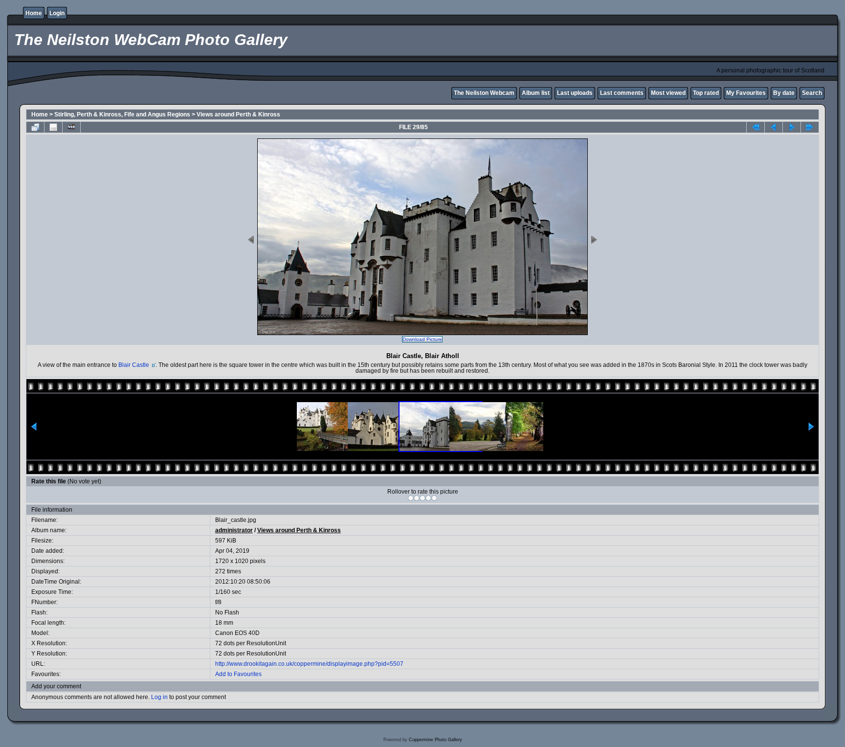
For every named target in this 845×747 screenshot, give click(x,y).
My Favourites (746, 93)
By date (784, 93)
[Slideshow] (71, 127)
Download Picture (422, 339)
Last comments (622, 93)
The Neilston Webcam (484, 93)
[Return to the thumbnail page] (35, 127)
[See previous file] (773, 127)
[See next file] (792, 127)
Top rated (706, 93)
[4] (428, 498)
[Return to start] (755, 127)
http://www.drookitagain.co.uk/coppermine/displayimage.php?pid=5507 (309, 663)
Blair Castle (134, 365)
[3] (422, 498)
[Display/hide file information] (53, 127)
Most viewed (668, 93)
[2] (417, 498)
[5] (434, 498)
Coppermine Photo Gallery (435, 739)
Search (812, 93)
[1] (411, 498)
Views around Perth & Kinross (238, 114)
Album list (536, 93)
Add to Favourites (238, 674)
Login (57, 13)
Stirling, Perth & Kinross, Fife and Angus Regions (122, 114)
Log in (159, 697)
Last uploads (575, 93)
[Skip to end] (810, 127)
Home (33, 13)
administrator (234, 530)
